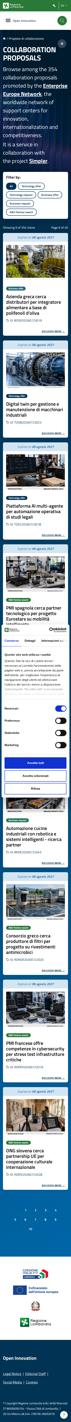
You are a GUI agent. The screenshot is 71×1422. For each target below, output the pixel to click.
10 (30, 1229)
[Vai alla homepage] (4, 38)
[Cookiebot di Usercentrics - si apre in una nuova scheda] (50, 630)
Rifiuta (35, 788)
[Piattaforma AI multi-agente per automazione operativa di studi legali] (35, 472)
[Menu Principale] (8, 20)
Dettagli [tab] (30, 640)
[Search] (62, 20)
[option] (35, 284)
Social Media (12, 1382)
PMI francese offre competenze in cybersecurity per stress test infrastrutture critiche (35, 1051)
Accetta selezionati (35, 775)
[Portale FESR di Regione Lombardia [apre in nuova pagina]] (35, 1273)
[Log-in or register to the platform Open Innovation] (54, 5)
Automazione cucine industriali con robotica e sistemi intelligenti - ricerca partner (34, 836)
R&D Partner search (21, 212)
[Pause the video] (62, 43)
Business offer (50, 195)
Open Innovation (24, 20)
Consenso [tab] (12, 640)
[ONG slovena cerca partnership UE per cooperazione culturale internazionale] (35, 1116)
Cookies (32, 1382)
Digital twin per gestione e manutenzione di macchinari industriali (34, 409)
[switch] (60, 721)
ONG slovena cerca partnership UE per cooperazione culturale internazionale (29, 1159)
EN (62, 5)
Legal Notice (12, 1373)
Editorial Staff (35, 1373)
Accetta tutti (35, 763)
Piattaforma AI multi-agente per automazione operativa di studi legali (34, 511)
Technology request (21, 195)
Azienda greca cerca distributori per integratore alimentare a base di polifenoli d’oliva (33, 304)
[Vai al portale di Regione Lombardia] (13, 6)
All (11, 186)
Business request (20, 203)
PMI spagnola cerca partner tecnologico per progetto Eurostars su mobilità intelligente (33, 616)
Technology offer (31, 186)
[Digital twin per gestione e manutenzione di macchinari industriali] (35, 370)
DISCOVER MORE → (53, 331)
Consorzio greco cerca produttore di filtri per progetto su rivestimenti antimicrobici (30, 944)
